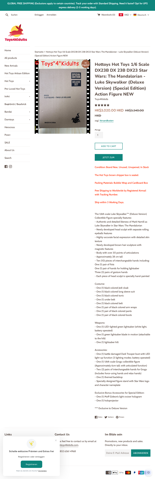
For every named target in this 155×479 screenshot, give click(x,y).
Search (8, 157)
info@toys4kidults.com (66, 445)
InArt (17, 96)
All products (11, 58)
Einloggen (39, 14)
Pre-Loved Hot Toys (15, 88)
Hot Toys (17, 81)
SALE (7, 142)
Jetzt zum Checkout (109, 158)
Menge (98, 130)
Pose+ (8, 134)
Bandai (17, 111)
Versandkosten (107, 120)
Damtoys (17, 119)
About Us (9, 150)
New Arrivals (11, 65)
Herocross (10, 127)
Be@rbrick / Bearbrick (15, 104)
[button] (102, 105)
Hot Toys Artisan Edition (17, 73)
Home (8, 50)
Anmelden (51, 14)
